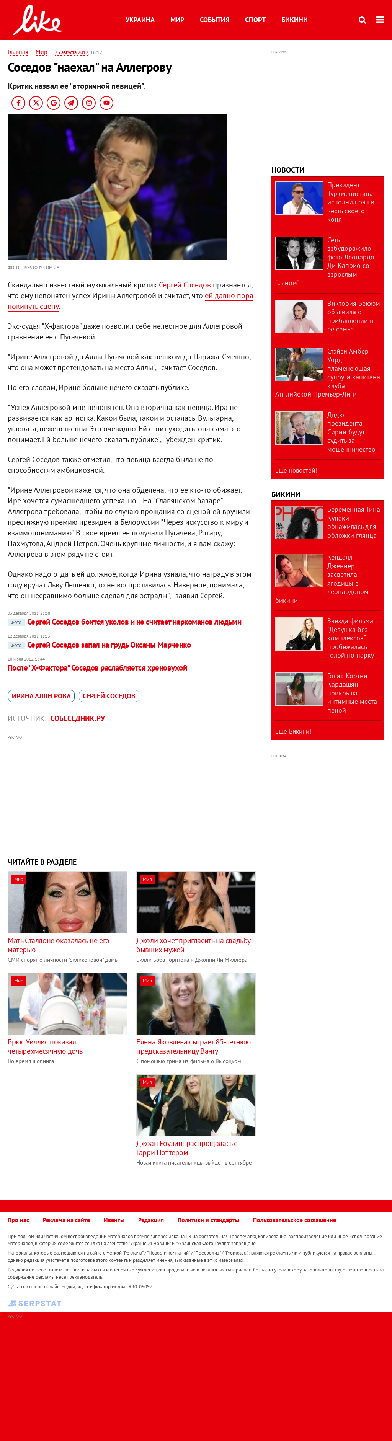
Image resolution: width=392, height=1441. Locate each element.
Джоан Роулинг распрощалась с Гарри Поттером (186, 1147)
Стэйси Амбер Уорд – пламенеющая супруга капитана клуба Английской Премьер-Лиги (327, 373)
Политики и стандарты (208, 1220)
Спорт (255, 19)
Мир (177, 19)
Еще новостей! (296, 470)
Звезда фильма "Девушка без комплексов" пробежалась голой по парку (350, 637)
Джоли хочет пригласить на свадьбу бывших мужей (193, 945)
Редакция (151, 1220)
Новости (287, 170)
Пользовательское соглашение (294, 1220)
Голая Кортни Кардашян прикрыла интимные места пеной (352, 693)
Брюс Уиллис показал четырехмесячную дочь (45, 1046)
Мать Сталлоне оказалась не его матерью (58, 945)
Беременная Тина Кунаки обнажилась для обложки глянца (353, 522)
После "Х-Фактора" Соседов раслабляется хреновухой (97, 668)
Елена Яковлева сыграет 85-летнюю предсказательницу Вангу (193, 1046)
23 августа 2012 (71, 52)
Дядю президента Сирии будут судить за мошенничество (351, 432)
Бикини (294, 19)
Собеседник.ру (78, 718)
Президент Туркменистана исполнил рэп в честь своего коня (350, 202)
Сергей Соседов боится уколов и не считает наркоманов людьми (126, 622)
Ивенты (114, 1220)
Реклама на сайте (66, 1220)
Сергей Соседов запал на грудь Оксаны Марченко (101, 645)
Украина (140, 19)
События (214, 19)
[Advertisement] (132, 795)
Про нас (18, 1220)
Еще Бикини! (293, 731)
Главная (18, 51)
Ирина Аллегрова (41, 696)
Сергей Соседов (185, 285)
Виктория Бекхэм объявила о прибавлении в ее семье (353, 316)
